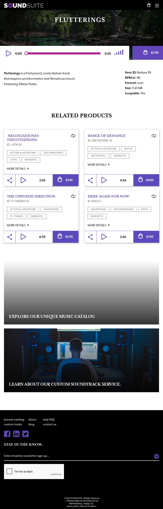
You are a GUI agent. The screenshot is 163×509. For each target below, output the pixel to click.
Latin (13, 159)
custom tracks (13, 424)
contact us (49, 424)
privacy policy (73, 506)
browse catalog (14, 419)
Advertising (51, 209)
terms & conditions (88, 506)
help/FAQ (48, 419)
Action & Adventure (23, 152)
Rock (144, 209)
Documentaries (53, 152)
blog (31, 424)
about (32, 419)
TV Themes (16, 216)
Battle (128, 148)
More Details (16, 168)
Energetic (31, 159)
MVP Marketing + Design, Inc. (81, 503)
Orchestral (98, 155)
